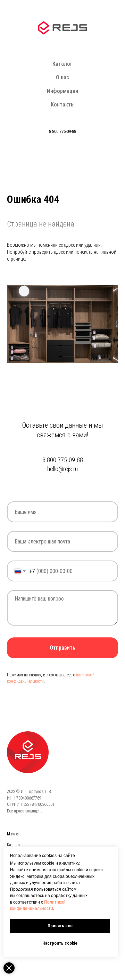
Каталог (62, 64)
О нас (62, 77)
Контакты (63, 104)
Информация (62, 91)
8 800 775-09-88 (62, 131)
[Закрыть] (9, 968)
